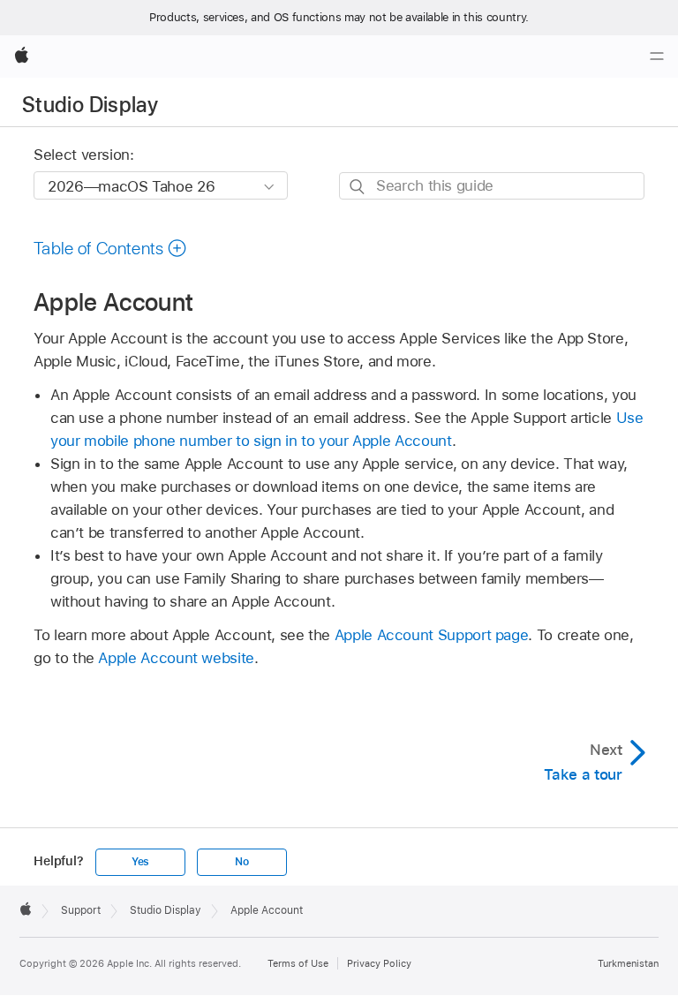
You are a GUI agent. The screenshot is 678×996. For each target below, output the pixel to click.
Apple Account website (176, 658)
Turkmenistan (628, 963)
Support (81, 910)
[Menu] (657, 56)
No (242, 862)
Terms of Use (297, 963)
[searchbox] (491, 186)
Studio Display (90, 104)
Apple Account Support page (432, 635)
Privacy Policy (379, 963)
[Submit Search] (358, 186)
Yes (140, 862)
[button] (110, 248)
